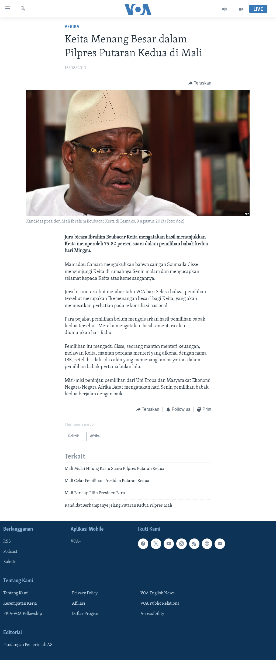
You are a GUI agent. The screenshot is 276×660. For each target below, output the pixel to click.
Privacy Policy (85, 593)
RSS (7, 542)
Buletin (9, 562)
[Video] (241, 9)
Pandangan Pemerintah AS (28, 645)
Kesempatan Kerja (20, 603)
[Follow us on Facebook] (143, 544)
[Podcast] (207, 544)
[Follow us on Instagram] (181, 544)
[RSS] (194, 544)
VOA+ (76, 542)
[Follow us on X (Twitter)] (156, 544)
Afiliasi (78, 603)
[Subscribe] (220, 544)
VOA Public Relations (159, 603)
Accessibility (152, 614)
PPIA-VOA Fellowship (22, 614)
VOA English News (157, 593)
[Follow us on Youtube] (169, 544)
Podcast (10, 552)
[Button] (200, 83)
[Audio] (224, 9)
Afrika (72, 27)
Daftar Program (86, 614)
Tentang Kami (16, 593)
